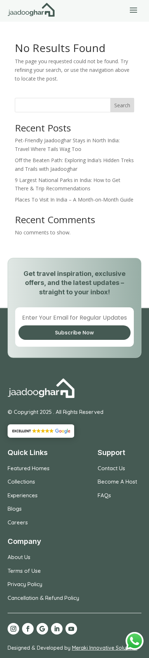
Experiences (23, 495)
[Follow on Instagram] (13, 629)
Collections (21, 481)
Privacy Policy (25, 584)
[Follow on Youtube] (71, 629)
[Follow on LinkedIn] (57, 629)
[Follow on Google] (42, 629)
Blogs (15, 508)
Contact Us (111, 468)
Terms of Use (24, 570)
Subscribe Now (74, 332)
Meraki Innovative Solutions (104, 648)
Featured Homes (29, 468)
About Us (19, 557)
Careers (18, 522)
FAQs (104, 495)
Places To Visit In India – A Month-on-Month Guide (74, 199)
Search (122, 105)
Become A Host (117, 481)
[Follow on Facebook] (28, 629)
